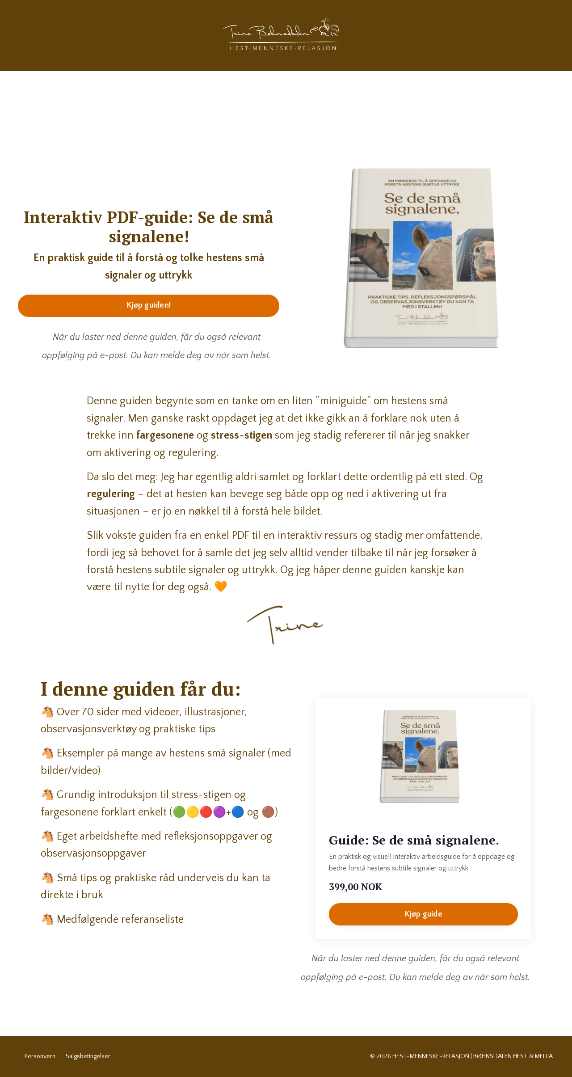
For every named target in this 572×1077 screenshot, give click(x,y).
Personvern (40, 1056)
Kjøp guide (423, 914)
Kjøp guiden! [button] (148, 305)
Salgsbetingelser (88, 1056)
